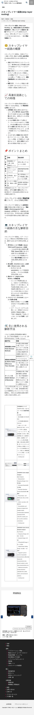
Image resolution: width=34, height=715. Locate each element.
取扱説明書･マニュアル (15, 655)
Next (32, 616)
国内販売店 (11, 671)
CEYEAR (28, 626)
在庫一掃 (11, 677)
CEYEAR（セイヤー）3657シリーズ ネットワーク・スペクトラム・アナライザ (16, 631)
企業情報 (8, 704)
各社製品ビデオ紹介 (14, 657)
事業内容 (11, 682)
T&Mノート (11, 663)
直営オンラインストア (14, 675)
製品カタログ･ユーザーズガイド (17, 653)
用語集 (10, 661)
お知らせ (9, 691)
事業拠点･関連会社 (13, 684)
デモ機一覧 (10, 696)
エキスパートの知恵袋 (14, 665)
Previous (2, 616)
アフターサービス (12, 694)
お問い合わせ (11, 689)
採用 (8, 687)
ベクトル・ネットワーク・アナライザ (22, 628)
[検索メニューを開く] (26, 2)
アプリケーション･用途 (15, 651)
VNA (3, 7)
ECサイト (11, 673)
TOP (8, 643)
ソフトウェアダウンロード (16, 659)
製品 (8, 646)
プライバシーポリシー (21, 704)
